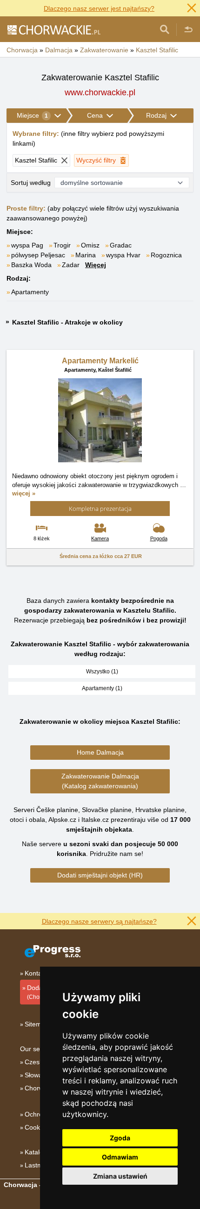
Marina (85, 255)
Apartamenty (30, 292)
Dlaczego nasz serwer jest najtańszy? (99, 8)
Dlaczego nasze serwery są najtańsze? (99, 921)
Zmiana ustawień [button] (120, 1176)
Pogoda (158, 538)
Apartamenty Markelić (100, 361)
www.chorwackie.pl (100, 92)
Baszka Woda (31, 265)
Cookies (36, 1127)
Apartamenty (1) (102, 688)
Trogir (62, 245)
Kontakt (36, 973)
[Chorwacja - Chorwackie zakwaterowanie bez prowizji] (53, 29)
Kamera (100, 538)
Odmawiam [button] (120, 1157)
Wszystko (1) (102, 671)
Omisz (90, 245)
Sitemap (37, 1024)
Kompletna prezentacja (100, 508)
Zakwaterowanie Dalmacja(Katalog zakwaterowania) (100, 781)
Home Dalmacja (100, 752)
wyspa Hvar (123, 255)
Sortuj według (31, 182)
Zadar (71, 265)
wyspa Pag (27, 245)
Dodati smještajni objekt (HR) (100, 875)
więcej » (23, 493)
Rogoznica (166, 255)
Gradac (121, 245)
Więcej (95, 265)
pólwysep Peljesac (38, 255)
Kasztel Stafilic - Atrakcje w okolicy (67, 322)
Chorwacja (40, 1088)
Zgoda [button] (120, 1138)
